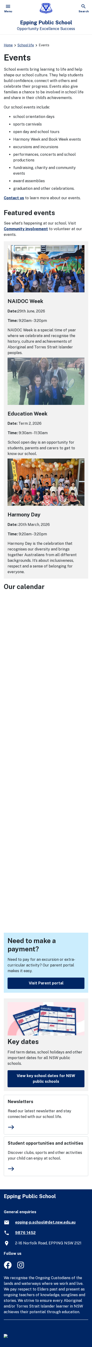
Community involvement (26, 229)
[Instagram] (21, 1267)
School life (25, 45)
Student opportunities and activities (45, 1143)
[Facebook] (8, 1267)
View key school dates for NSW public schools (46, 1079)
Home (8, 45)
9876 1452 (25, 1232)
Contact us (14, 198)
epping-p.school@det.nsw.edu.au (45, 1222)
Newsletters (20, 1101)
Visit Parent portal (46, 983)
